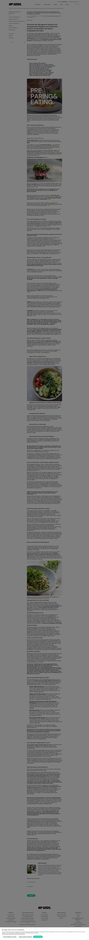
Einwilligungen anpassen (25, 937)
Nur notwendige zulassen (9, 937)
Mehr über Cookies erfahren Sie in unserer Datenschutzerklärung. (13, 934)
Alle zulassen (37, 937)
